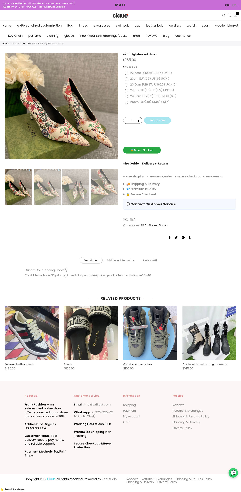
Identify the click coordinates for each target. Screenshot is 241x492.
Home (6, 25)
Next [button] (112, 110)
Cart (126, 422)
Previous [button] (10, 110)
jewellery (175, 25)
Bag (70, 25)
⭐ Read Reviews (12, 489)
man (136, 36)
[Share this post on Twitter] (176, 238)
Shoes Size (130, 66)
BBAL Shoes (29, 43)
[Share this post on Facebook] (170, 238)
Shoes (83, 25)
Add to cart (157, 120)
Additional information (121, 260)
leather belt (154, 25)
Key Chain (15, 36)
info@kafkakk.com (97, 404)
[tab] (91, 260)
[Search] (224, 15)
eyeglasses (102, 25)
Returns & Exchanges (187, 411)
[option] (61, 106)
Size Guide (131, 163)
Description (91, 260)
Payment (129, 411)
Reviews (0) (150, 260)
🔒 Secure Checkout (142, 150)
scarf (206, 25)
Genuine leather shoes (19, 364)
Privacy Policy (182, 428)
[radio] (148, 73)
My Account (131, 416)
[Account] (230, 15)
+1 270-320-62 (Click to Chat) (93, 414)
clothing (53, 36)
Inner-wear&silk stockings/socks (103, 36)
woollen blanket (226, 25)
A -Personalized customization (39, 25)
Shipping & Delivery (186, 422)
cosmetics (183, 36)
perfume (34, 36)
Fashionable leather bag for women (205, 364)
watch (191, 25)
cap (137, 25)
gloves (69, 36)
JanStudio (109, 479)
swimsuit (122, 25)
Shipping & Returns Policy (190, 416)
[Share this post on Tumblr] (190, 238)
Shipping (129, 405)
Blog (166, 36)
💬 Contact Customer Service (151, 204)
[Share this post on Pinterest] (183, 238)
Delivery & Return (155, 163)
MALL (120, 5)
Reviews (151, 36)
